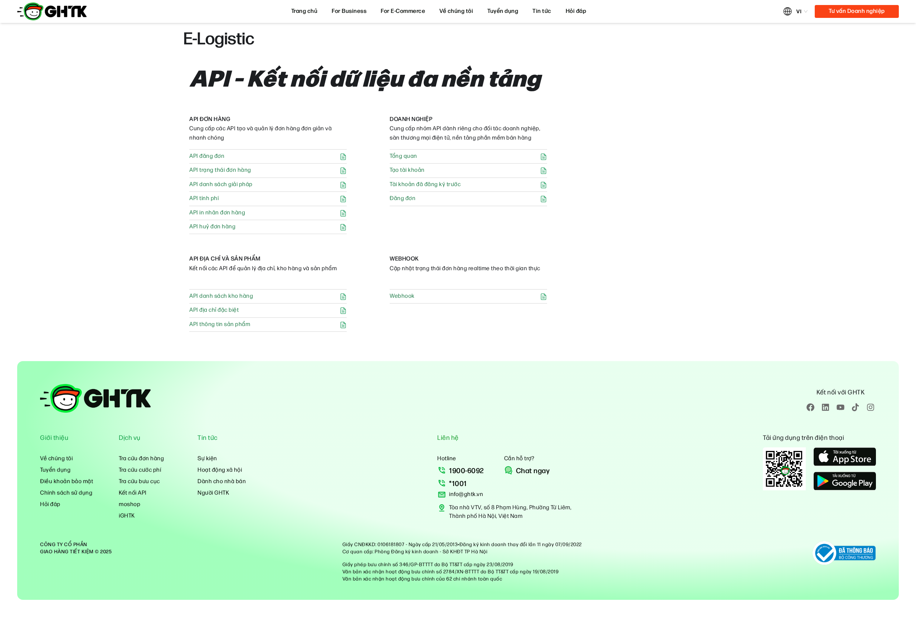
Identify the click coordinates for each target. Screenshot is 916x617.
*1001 (458, 484)
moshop (129, 504)
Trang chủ (304, 11)
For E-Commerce (403, 11)
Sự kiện (207, 458)
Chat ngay (533, 471)
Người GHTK (213, 493)
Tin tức (541, 11)
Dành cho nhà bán (222, 481)
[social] (810, 407)
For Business (349, 11)
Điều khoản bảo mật (66, 481)
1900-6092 (466, 471)
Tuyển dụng (502, 11)
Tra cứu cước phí (140, 470)
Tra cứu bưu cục (139, 481)
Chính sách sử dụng (66, 493)
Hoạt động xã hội (220, 470)
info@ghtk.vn (466, 494)
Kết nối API (133, 493)
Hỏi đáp (576, 11)
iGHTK (127, 515)
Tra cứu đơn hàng (141, 458)
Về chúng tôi (456, 11)
